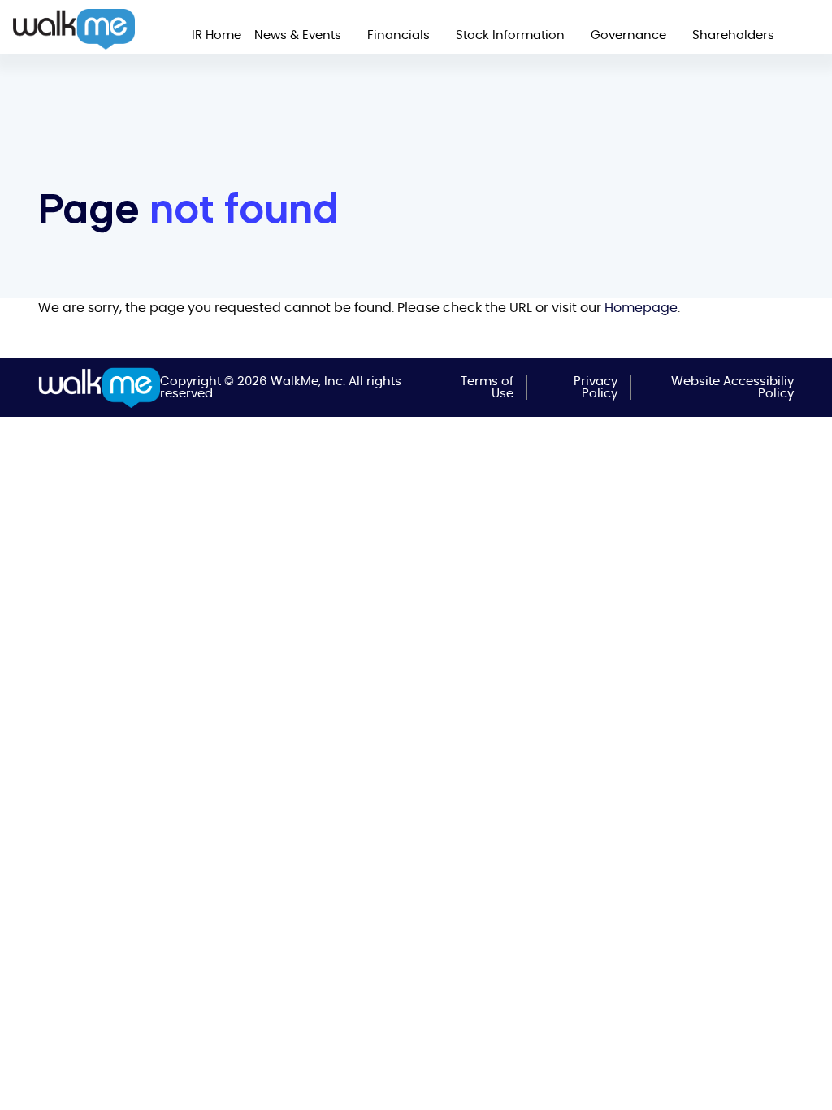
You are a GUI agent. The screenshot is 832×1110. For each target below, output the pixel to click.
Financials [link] (398, 35)
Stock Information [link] (510, 35)
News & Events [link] (297, 35)
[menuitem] (216, 35)
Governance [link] (628, 35)
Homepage (641, 307)
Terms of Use (487, 387)
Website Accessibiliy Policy (732, 387)
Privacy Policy (596, 387)
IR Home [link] (216, 35)
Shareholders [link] (733, 35)
